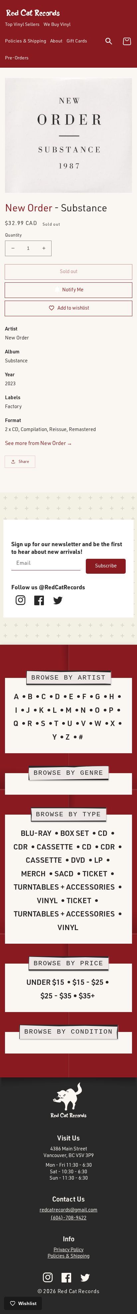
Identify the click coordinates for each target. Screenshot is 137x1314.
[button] (113, 42)
